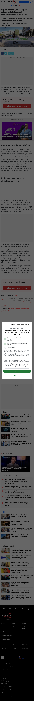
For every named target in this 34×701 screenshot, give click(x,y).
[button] (17, 348)
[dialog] (17, 350)
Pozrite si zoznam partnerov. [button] (10, 358)
